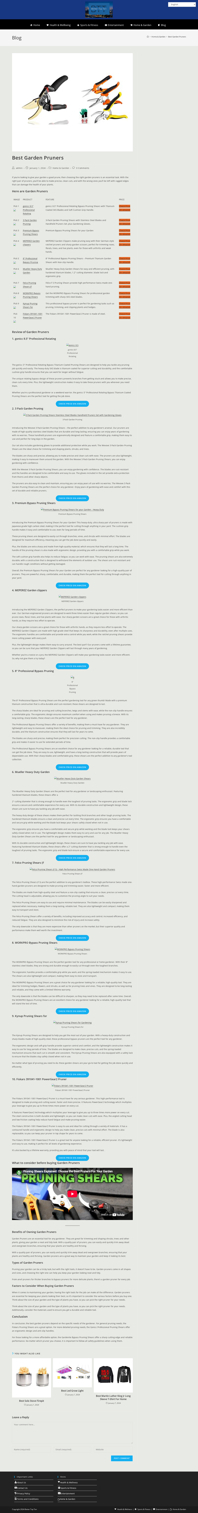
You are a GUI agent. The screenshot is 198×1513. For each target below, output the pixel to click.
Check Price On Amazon (72, 403)
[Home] (148, 36)
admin (19, 168)
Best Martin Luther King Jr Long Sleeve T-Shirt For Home (113, 1397)
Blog (163, 25)
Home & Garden (142, 25)
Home (36, 25)
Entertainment (116, 25)
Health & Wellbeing (60, 25)
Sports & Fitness (89, 25)
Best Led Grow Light (72, 1390)
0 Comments (82, 168)
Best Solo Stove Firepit (31, 1400)
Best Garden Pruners (177, 36)
